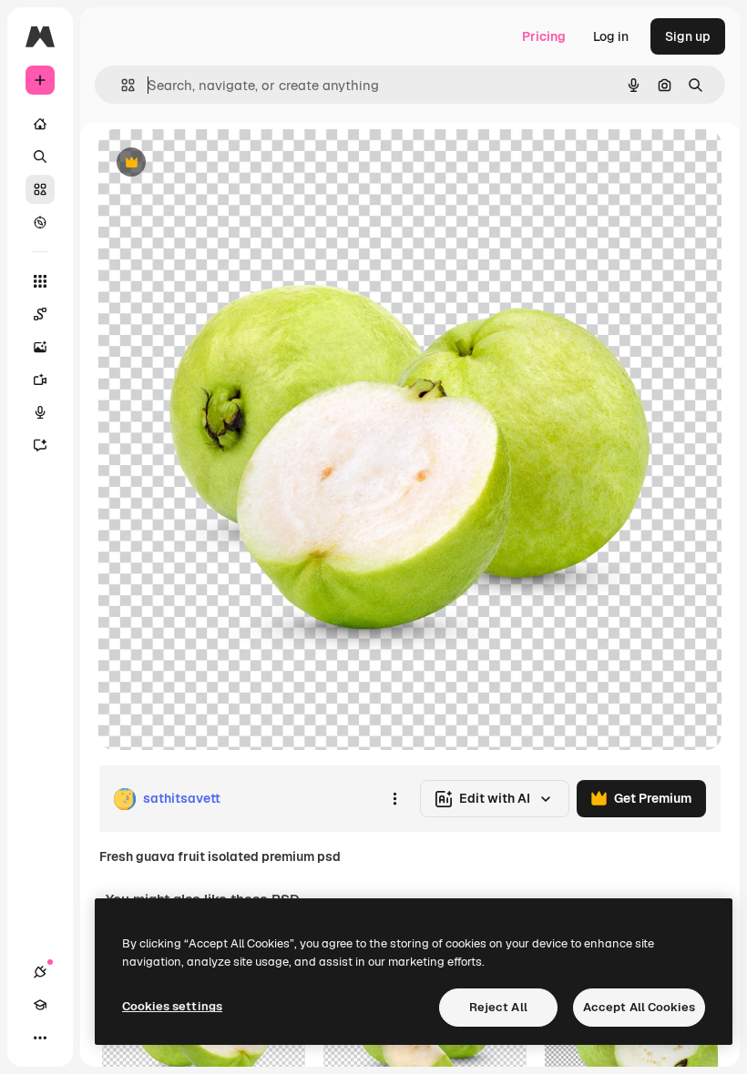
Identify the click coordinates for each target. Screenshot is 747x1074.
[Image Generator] (40, 346)
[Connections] (40, 972)
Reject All (498, 1007)
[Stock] (40, 189)
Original (214, 163)
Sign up (688, 36)
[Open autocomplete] (121, 85)
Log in (611, 36)
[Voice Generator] (40, 412)
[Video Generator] (40, 379)
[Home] (40, 123)
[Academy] (40, 1004)
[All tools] (40, 281)
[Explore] (40, 222)
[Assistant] (40, 445)
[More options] (394, 799)
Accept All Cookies (639, 1007)
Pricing (544, 36)
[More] (40, 1037)
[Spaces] (40, 314)
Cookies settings (172, 1006)
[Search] (40, 156)
